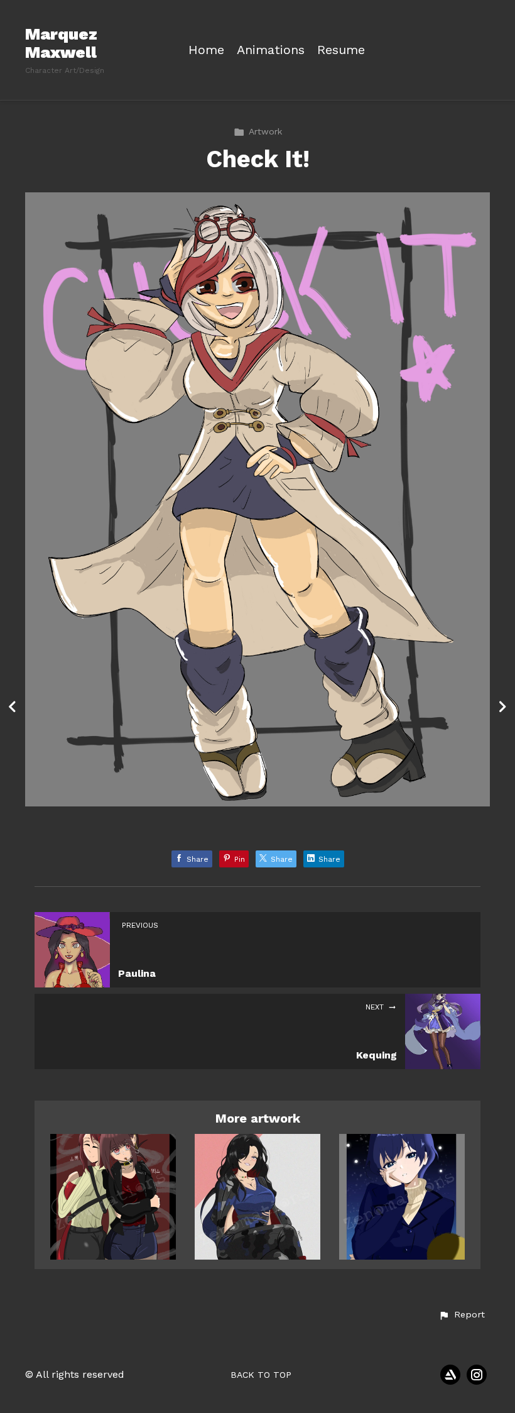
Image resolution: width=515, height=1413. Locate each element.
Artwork (265, 131)
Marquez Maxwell (61, 43)
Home (206, 50)
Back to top (260, 1375)
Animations (271, 50)
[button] (461, 1315)
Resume (341, 50)
